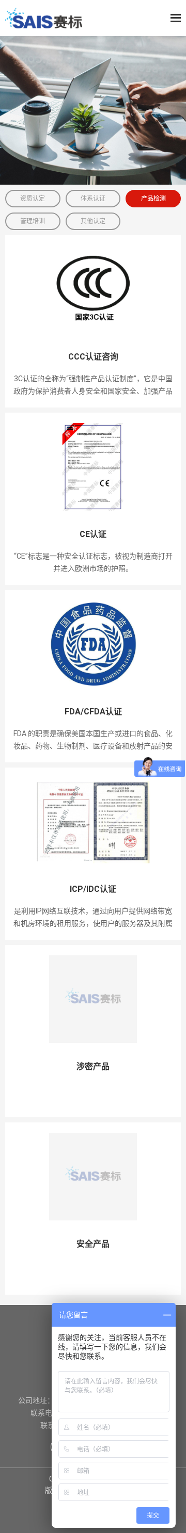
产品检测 (153, 198)
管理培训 (32, 221)
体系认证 (93, 198)
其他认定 (93, 221)
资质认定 (32, 198)
